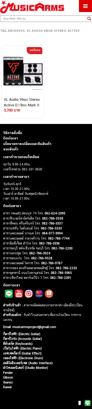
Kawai (7, 387)
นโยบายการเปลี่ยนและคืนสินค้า (27, 143)
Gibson (8, 377)
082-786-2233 (66, 268)
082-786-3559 (52, 218)
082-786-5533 (51, 228)
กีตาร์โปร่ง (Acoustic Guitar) (22, 338)
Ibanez (8, 382)
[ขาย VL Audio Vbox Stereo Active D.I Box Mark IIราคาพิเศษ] (23, 71)
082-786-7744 (59, 238)
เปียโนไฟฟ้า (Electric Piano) (22, 348)
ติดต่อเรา (10, 138)
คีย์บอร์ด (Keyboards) (18, 343)
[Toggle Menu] (85, 6)
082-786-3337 (52, 223)
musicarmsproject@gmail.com (33, 327)
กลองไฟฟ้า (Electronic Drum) (23, 358)
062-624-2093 (55, 213)
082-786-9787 (51, 263)
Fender (8, 372)
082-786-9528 (41, 258)
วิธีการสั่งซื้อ (12, 132)
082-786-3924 (39, 253)
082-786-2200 (62, 248)
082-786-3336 (49, 243)
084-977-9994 (52, 233)
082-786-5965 (61, 273)
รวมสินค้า (10, 149)
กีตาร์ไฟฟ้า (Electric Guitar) (21, 334)
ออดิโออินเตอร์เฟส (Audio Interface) (28, 363)
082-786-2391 (60, 277)
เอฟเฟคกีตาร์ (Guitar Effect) (22, 353)
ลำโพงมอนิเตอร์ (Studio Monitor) (25, 367)
